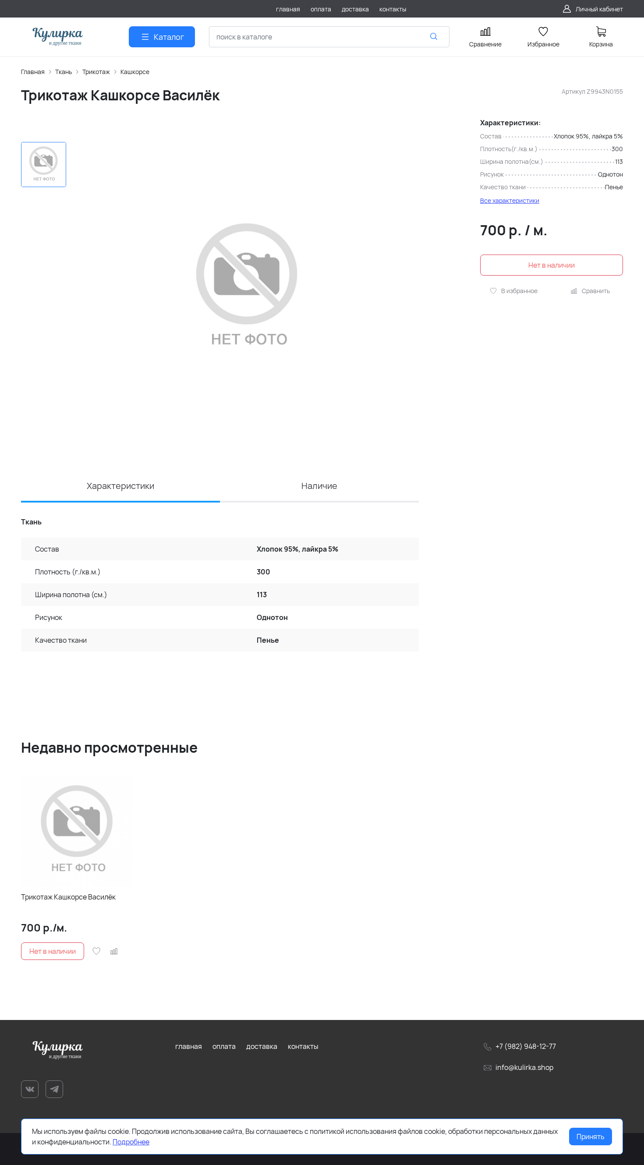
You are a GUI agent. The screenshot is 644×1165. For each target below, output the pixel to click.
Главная (33, 71)
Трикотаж (96, 71)
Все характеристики (509, 200)
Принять (591, 1136)
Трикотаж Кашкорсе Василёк (68, 897)
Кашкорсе (134, 71)
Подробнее (131, 1142)
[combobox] (329, 36)
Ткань (63, 71)
